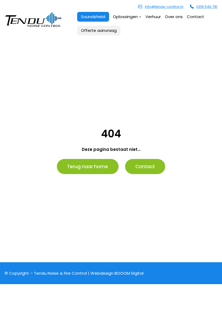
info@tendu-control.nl (164, 6)
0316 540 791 (206, 6)
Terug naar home (87, 166)
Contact (145, 166)
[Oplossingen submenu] (140, 16)
